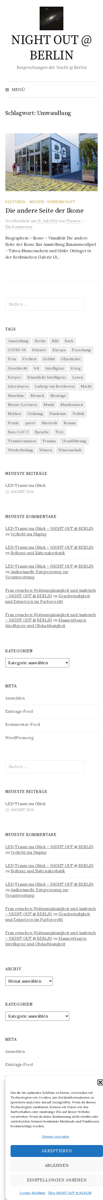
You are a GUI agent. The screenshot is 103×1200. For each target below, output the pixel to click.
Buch (69, 340)
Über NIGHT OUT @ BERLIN (69, 1193)
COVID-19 (17, 350)
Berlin (40, 340)
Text (59, 432)
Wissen (45, 450)
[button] (100, 1082)
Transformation (22, 441)
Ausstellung (18, 340)
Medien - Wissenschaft (52, 202)
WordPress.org (19, 737)
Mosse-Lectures (22, 404)
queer (30, 423)
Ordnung (35, 413)
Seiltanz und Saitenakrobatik (38, 552)
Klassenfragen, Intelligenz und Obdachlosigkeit (46, 623)
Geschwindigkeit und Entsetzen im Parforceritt (47, 598)
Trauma (49, 441)
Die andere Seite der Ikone (44, 211)
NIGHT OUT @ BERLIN (51, 48)
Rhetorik (49, 423)
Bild (55, 340)
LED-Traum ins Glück (25, 485)
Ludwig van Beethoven (54, 386)
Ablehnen (57, 1165)
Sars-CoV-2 (18, 432)
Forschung (81, 350)
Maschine (16, 395)
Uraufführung (74, 441)
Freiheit (29, 359)
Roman (70, 423)
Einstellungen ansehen (57, 1179)
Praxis (13, 423)
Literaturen (18, 386)
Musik (49, 404)
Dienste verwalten (55, 1136)
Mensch (37, 395)
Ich (36, 368)
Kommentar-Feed (22, 724)
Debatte (39, 350)
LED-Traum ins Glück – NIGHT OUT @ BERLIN (49, 528)
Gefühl (49, 359)
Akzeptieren (56, 1150)
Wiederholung (20, 450)
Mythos (14, 413)
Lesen (77, 377)
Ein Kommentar (19, 226)
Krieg (76, 368)
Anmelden (15, 698)
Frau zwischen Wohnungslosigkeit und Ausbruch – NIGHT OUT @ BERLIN (50, 593)
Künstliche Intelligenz (46, 377)
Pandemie (57, 413)
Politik (78, 413)
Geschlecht (17, 368)
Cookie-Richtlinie (32, 1193)
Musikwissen (71, 404)
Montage (58, 395)
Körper (14, 377)
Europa (59, 350)
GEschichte (71, 359)
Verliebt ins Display (29, 534)
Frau (12, 359)
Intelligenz (54, 368)
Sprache (42, 432)
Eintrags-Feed (19, 711)
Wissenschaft (70, 450)
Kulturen (15, 202)
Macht (86, 386)
